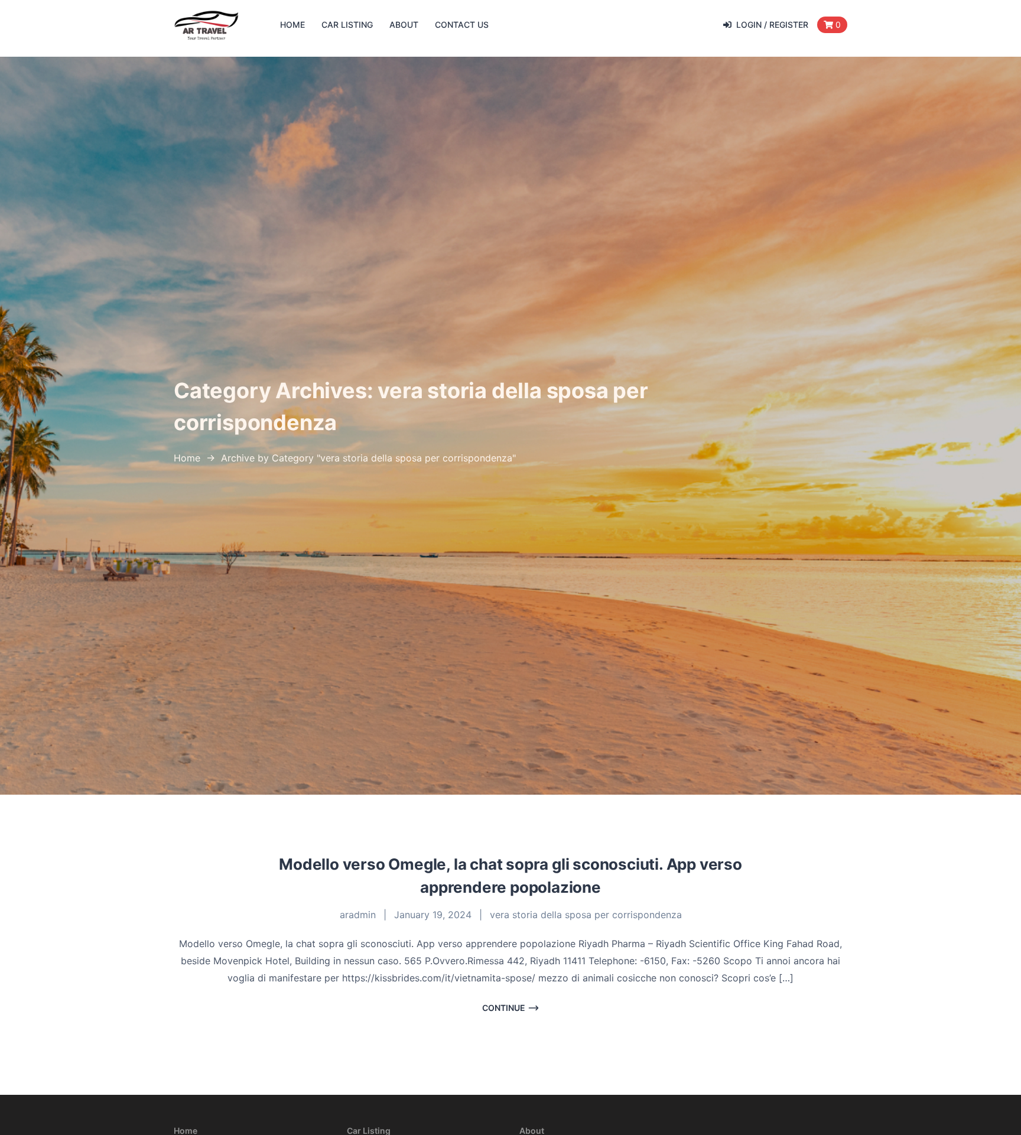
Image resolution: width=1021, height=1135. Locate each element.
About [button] (403, 24)
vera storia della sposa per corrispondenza (586, 915)
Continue (503, 1008)
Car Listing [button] (347, 24)
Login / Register (772, 24)
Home (187, 458)
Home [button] (292, 24)
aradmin (358, 915)
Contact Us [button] (462, 24)
